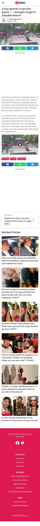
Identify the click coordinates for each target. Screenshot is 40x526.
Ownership (20, 488)
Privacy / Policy (20, 502)
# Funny (5, 159)
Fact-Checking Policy (20, 476)
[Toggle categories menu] (3, 3)
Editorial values (20, 484)
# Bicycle (22, 159)
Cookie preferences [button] (20, 505)
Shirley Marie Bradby (15, 19)
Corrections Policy (20, 480)
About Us (20, 458)
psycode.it (20, 466)
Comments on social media (20, 492)
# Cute (13, 159)
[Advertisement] (20, 74)
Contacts (20, 462)
